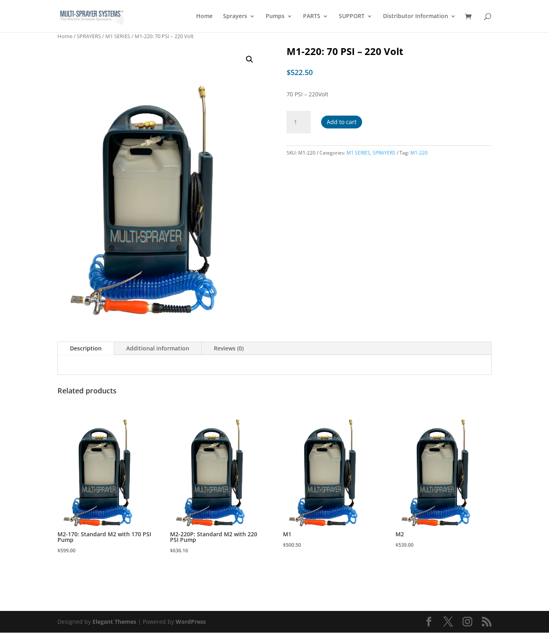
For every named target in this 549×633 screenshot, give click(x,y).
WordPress (191, 621)
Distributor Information (415, 16)
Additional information (157, 348)
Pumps (275, 16)
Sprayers (235, 16)
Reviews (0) (229, 348)
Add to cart (341, 122)
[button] (249, 59)
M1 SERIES (117, 36)
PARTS (311, 16)
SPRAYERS (89, 36)
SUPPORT (352, 16)
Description (86, 348)
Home (204, 16)
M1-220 (419, 152)
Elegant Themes (114, 621)
